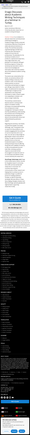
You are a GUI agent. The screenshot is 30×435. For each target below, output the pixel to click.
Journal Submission (6, 283)
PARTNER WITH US (5, 376)
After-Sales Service (6, 247)
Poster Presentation (6, 298)
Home (2, 4)
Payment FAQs (5, 261)
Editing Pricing (5, 243)
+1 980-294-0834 (16, 204)
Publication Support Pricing (8, 255)
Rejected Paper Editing (7, 285)
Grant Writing (5, 346)
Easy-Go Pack (5, 269)
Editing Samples (6, 245)
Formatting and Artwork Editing (9, 281)
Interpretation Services (7, 326)
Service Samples (6, 289)
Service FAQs (5, 312)
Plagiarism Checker (6, 279)
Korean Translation (6, 332)
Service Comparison (7, 241)
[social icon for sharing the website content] (2, 397)
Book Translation (6, 322)
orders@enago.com (16, 208)
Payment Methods (6, 257)
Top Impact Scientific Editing (8, 235)
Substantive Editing (6, 237)
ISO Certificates (5, 314)
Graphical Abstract (6, 297)
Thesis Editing (5, 349)
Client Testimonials (6, 316)
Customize (6, 431)
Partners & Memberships (8, 374)
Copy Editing (5, 239)
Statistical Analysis (6, 351)
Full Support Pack (6, 267)
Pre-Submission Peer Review (9, 277)
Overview (4, 300)
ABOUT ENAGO (5, 356)
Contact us (12, 372)
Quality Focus (5, 308)
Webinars (4, 338)
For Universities (6, 383)
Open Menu (2, 1)
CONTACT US (4, 385)
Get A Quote (15, 198)
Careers (24, 372)
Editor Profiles (5, 310)
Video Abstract (5, 295)
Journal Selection (6, 275)
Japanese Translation (7, 328)
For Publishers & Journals (18, 383)
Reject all (22, 431)
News (7, 4)
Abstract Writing (6, 348)
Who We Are (5, 372)
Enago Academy (6, 340)
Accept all (14, 431)
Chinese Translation (7, 330)
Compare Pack (5, 271)
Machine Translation (7, 324)
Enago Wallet (5, 259)
